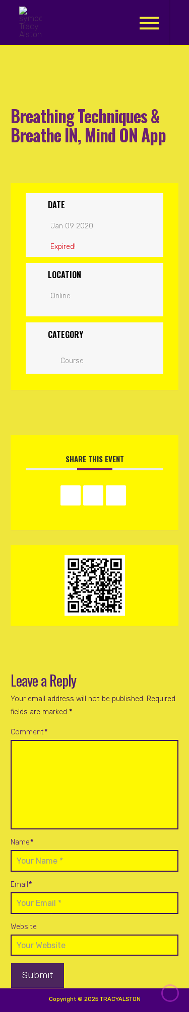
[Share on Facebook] (70, 495)
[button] (149, 23)
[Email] (116, 495)
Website (24, 926)
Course (72, 361)
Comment (29, 732)
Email (21, 884)
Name (22, 842)
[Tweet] (93, 495)
